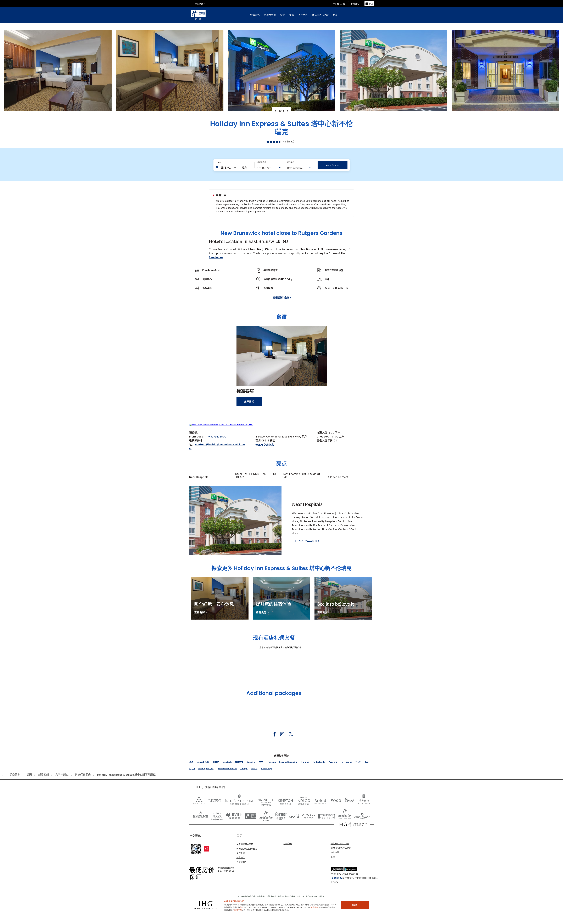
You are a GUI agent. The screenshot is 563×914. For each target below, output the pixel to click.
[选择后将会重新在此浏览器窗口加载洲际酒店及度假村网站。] (239, 800)
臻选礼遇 (255, 14)
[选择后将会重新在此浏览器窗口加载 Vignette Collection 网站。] (265, 799)
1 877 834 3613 (226, 871)
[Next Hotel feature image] (287, 111)
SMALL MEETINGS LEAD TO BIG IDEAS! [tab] (255, 476)
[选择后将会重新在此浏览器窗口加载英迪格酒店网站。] (303, 800)
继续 (354, 905)
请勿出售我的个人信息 (341, 848)
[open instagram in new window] (280, 734)
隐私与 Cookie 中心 (340, 843)
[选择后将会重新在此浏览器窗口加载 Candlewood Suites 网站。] (362, 815)
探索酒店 (240, 857)
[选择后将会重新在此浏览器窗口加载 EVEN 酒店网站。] (234, 815)
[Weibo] (206, 849)
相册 (335, 14)
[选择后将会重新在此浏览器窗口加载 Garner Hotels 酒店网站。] (280, 815)
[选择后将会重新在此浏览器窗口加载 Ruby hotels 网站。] (349, 800)
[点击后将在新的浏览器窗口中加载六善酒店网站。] (199, 800)
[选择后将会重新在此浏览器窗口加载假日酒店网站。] (266, 815)
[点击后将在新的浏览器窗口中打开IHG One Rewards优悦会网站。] (352, 824)
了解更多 (336, 878)
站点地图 (335, 852)
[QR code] (196, 848)
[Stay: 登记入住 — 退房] (233, 167)
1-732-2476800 (216, 436)
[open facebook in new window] (273, 734)
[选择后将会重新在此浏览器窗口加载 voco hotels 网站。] (336, 800)
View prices (332, 165)
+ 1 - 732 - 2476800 (304, 541)
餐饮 (291, 14)
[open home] (4, 775)
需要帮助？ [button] (200, 3)
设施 (282, 14)
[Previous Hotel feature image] (276, 111)
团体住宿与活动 (320, 14)
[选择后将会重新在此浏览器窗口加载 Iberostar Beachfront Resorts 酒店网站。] (200, 815)
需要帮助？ (241, 862)
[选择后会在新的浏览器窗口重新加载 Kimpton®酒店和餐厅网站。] (285, 800)
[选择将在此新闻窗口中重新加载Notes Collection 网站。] (320, 800)
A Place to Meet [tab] (338, 477)
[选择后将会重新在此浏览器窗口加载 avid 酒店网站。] (294, 815)
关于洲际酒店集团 (244, 844)
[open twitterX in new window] (289, 734)
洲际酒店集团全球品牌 (246, 848)
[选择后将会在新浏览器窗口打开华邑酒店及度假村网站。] (364, 800)
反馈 (333, 856)
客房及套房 (270, 14)
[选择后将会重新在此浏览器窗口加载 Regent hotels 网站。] (214, 800)
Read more (216, 257)
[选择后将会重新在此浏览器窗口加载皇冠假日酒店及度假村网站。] (217, 815)
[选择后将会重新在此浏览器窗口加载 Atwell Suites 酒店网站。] (308, 815)
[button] (369, 3)
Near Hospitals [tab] (198, 477)
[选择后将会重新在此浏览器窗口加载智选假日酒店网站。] (250, 815)
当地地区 (303, 14)
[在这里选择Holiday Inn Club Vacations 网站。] (344, 815)
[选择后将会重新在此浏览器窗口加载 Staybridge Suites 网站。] (326, 815)
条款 (242, 907)
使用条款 (288, 843)
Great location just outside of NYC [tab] (301, 476)
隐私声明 (238, 909)
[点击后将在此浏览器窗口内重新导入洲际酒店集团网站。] (210, 787)
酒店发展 (240, 853)
